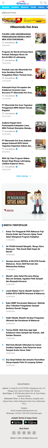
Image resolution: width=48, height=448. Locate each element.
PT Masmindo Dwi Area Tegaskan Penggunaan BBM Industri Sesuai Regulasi (17, 108)
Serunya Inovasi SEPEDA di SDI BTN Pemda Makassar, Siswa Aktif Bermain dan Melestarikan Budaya (25, 264)
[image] (40, 38)
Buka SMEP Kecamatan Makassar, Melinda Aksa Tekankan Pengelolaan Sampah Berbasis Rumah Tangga (25, 306)
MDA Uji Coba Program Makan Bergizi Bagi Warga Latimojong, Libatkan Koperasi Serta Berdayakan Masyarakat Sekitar (16, 161)
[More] (32, 45)
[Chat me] (24, 219)
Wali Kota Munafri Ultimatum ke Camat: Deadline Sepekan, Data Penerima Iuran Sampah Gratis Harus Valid (23, 347)
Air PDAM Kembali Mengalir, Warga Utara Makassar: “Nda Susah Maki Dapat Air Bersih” (25, 249)
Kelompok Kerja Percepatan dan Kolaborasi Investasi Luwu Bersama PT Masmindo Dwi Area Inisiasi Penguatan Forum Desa (17, 90)
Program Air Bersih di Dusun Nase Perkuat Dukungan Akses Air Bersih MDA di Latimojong (17, 55)
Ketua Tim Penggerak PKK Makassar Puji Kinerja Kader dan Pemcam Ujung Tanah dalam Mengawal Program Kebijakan (25, 234)
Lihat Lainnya (22, 176)
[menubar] (3, 2)
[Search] (41, 2)
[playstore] (30, 422)
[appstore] (17, 422)
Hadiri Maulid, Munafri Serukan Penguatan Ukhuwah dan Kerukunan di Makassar (25, 319)
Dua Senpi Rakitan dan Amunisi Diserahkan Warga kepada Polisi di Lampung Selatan (25, 361)
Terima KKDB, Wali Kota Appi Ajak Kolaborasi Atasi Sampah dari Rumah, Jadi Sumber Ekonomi (25, 333)
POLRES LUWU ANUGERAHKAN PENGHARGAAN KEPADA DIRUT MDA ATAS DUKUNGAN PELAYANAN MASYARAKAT (16, 37)
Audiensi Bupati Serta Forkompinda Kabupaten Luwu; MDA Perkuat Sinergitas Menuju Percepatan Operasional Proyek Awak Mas (16, 125)
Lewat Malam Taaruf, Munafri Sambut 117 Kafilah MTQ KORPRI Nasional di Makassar (25, 292)
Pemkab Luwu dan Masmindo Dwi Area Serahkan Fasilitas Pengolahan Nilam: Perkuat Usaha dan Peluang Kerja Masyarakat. (17, 72)
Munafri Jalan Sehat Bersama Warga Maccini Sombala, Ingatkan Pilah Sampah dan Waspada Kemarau (24, 279)
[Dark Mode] (45, 2)
